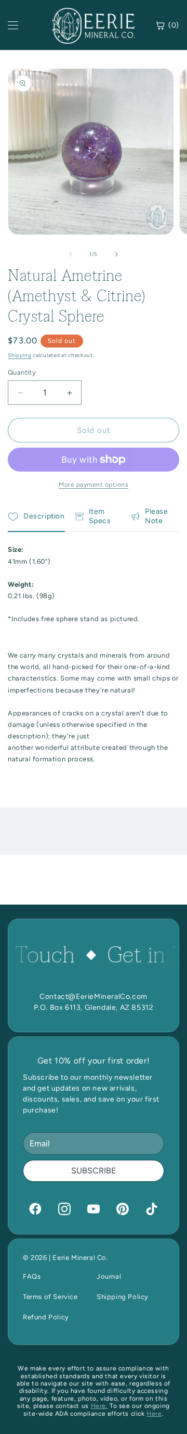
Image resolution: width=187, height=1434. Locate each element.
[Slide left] (70, 254)
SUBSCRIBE (93, 1171)
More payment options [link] (93, 484)
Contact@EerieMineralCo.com (93, 996)
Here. (99, 1406)
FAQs (32, 1276)
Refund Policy (46, 1317)
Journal (109, 1276)
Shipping (20, 355)
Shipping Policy (123, 1297)
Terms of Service (50, 1297)
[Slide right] (116, 254)
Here (154, 1413)
